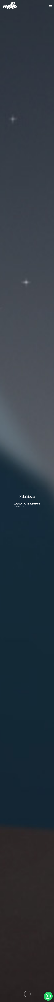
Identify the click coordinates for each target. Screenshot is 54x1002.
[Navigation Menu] (50, 5)
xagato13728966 (27, 503)
